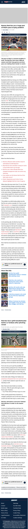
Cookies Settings (17, 517)
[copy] (9, 32)
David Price (16, 231)
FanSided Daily (17, 508)
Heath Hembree (5, 231)
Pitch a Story (4, 510)
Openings (15, 503)
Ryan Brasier (4, 233)
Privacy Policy (16, 510)
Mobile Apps (4, 508)
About (2, 503)
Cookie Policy (16, 513)
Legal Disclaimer (5, 515)
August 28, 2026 (21, 391)
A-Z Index (3, 517)
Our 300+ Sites (17, 505)
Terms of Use (4, 513)
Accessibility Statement (19, 515)
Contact (3, 505)
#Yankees (10, 389)
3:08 (7, 100)
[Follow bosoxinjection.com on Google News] (25, 264)
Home (2, 309)
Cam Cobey (5, 29)
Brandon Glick (6, 329)
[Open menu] (2, 2)
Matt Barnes (18, 229)
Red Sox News (8, 309)
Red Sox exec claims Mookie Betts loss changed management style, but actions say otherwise (14, 171)
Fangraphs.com (8, 205)
